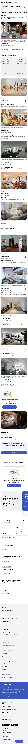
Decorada (4, 12)
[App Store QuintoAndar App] (14, 725)
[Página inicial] (10, 2)
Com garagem (18, 12)
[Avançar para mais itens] (26, 513)
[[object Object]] (19, 499)
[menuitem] (5, 462)
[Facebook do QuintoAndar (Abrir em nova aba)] (3, 703)
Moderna (10, 12)
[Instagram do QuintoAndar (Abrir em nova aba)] (6, 703)
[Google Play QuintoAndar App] (6, 725)
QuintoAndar (5, 462)
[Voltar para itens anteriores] (22, 513)
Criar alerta (20, 741)
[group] (14, 37)
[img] (14, 30)
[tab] (4, 12)
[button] (8, 66)
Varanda (25, 12)
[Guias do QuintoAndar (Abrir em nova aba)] (8, 703)
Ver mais (14, 452)
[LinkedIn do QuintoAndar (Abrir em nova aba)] (11, 703)
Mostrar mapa (10, 741)
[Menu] (2, 2)
